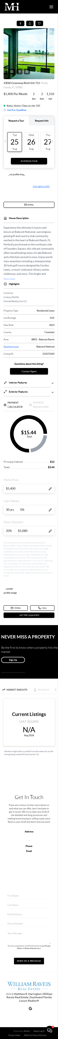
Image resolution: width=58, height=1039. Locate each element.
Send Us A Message (29, 961)
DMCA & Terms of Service (35, 1035)
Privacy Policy (14, 1035)
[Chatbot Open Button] (49, 1030)
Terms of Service (31, 948)
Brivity (27, 1031)
